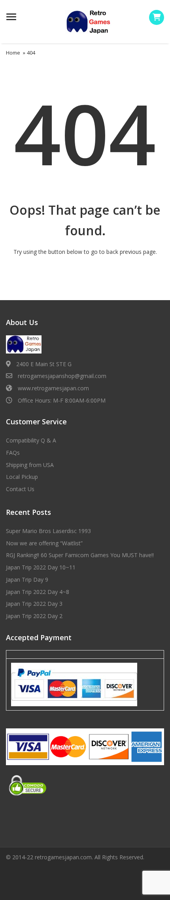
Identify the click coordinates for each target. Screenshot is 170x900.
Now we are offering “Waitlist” (44, 543)
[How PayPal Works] (74, 684)
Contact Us (20, 489)
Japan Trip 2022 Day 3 (34, 603)
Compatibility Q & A (31, 440)
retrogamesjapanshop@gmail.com (62, 376)
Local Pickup (22, 476)
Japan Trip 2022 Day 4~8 (37, 592)
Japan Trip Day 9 (27, 579)
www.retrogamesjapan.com (53, 388)
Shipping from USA (30, 465)
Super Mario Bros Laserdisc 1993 (48, 531)
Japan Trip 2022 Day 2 (34, 616)
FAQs (13, 452)
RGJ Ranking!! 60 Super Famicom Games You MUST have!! (80, 555)
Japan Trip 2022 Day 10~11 (41, 567)
